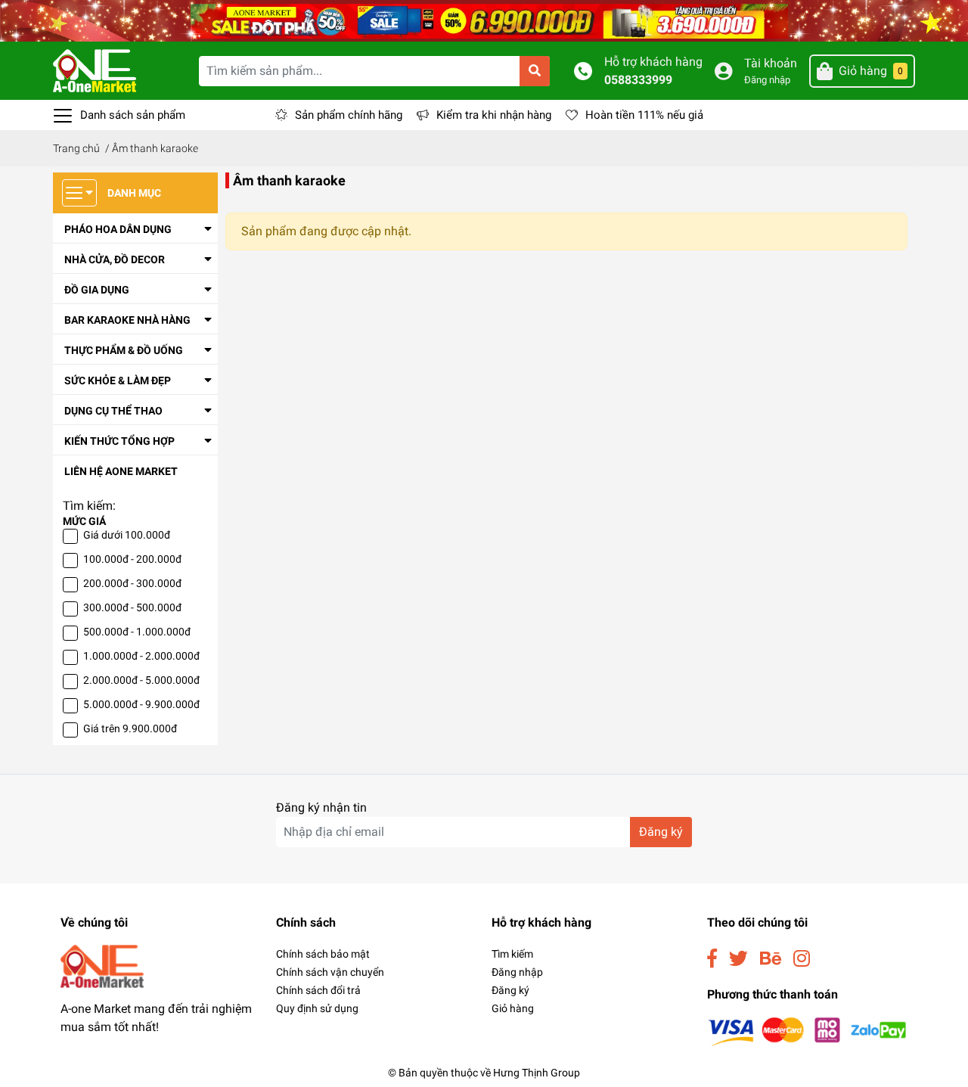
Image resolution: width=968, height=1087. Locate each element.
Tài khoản (770, 63)
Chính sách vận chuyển (330, 972)
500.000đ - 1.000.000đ (137, 632)
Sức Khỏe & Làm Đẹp (117, 380)
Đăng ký (661, 832)
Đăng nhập (767, 79)
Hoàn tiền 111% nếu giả (644, 115)
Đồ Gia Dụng (96, 290)
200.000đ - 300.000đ (132, 583)
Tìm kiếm (512, 954)
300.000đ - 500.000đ (132, 607)
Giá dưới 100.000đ (126, 535)
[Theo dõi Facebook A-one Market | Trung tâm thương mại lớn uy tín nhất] (712, 959)
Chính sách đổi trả (318, 990)
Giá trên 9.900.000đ (130, 728)
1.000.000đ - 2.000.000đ (141, 656)
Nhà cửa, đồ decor (114, 259)
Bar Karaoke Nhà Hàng (127, 320)
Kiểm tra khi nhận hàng (493, 115)
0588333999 (638, 80)
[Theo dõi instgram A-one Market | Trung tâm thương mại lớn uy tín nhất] (801, 959)
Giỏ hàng (513, 1008)
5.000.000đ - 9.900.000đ (141, 704)
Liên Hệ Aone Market (121, 471)
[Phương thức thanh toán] (807, 1030)
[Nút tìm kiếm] (535, 71)
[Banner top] (484, 20)
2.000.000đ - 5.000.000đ (141, 680)
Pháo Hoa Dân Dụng (118, 229)
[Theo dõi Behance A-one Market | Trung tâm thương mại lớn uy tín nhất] (770, 959)
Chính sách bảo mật (323, 954)
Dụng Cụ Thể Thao (113, 411)
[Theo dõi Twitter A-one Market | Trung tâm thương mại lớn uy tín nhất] (738, 959)
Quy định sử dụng (317, 1008)
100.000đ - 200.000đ (132, 559)
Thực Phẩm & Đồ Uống (123, 350)
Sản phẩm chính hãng (348, 115)
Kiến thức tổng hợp (119, 441)
